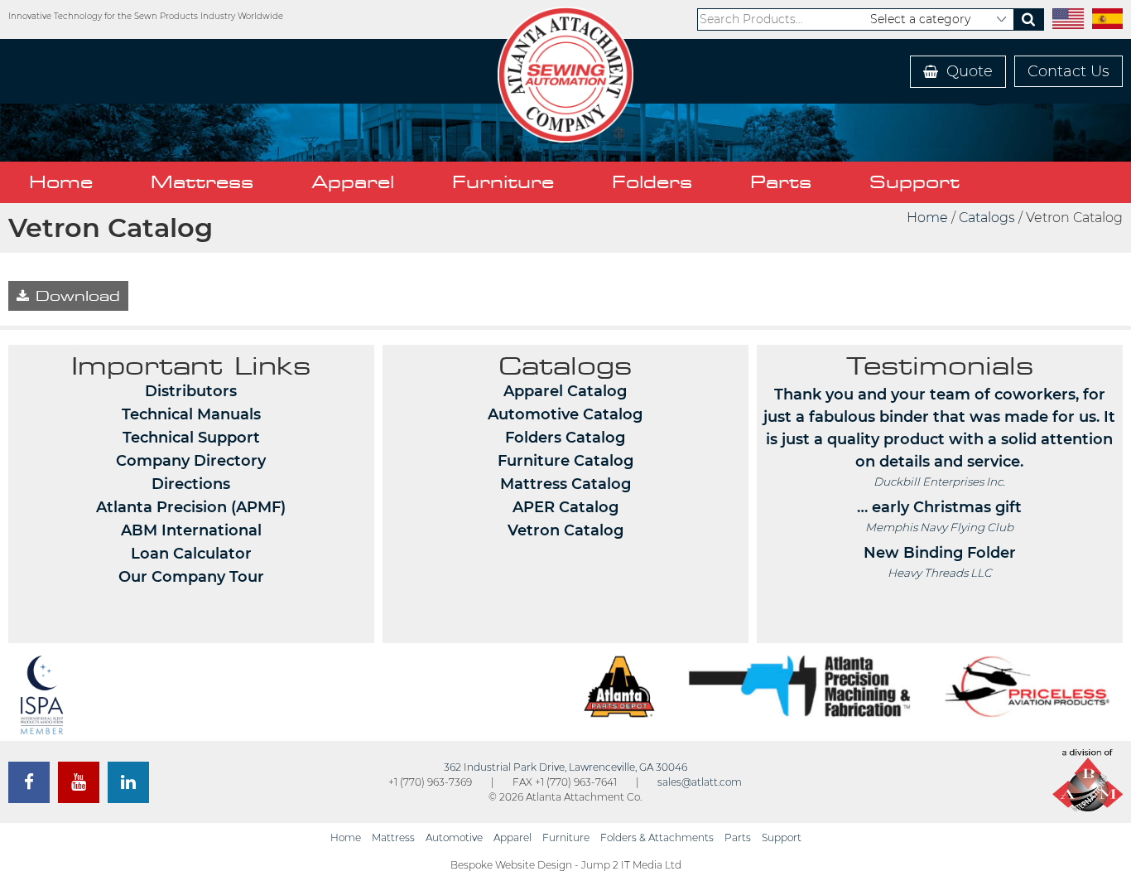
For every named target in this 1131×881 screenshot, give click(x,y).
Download (74, 296)
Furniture (503, 182)
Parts (780, 182)
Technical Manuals (191, 414)
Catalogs (987, 217)
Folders (652, 182)
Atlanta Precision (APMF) (191, 507)
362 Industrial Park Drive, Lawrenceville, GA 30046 (565, 767)
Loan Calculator (191, 554)
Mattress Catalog (565, 484)
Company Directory (191, 461)
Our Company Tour (191, 577)
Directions (191, 484)
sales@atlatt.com (699, 782)
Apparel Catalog (565, 391)
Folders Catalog (565, 437)
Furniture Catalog (565, 461)
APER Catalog (565, 507)
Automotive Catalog (565, 414)
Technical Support (191, 437)
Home (61, 182)
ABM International (191, 530)
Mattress (202, 182)
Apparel (352, 182)
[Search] (1028, 19)
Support (914, 182)
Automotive (454, 837)
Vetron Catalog (565, 530)
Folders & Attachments (657, 837)
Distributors (191, 391)
